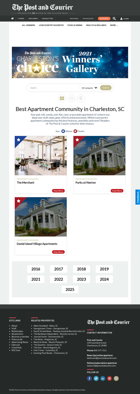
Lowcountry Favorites (51, 25)
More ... (114, 25)
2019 (104, 269)
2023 (81, 279)
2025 (70, 289)
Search (106, 87)
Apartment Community (27, 178)
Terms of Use (70, 390)
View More (58, 191)
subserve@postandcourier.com (101, 365)
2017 (58, 269)
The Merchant (25, 182)
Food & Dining (75, 25)
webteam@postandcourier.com (101, 358)
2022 (58, 279)
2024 (104, 279)
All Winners (28, 25)
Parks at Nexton (85, 182)
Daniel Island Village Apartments (37, 243)
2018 (81, 269)
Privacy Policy (80, 390)
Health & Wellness (96, 25)
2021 (35, 279)
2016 (35, 269)
